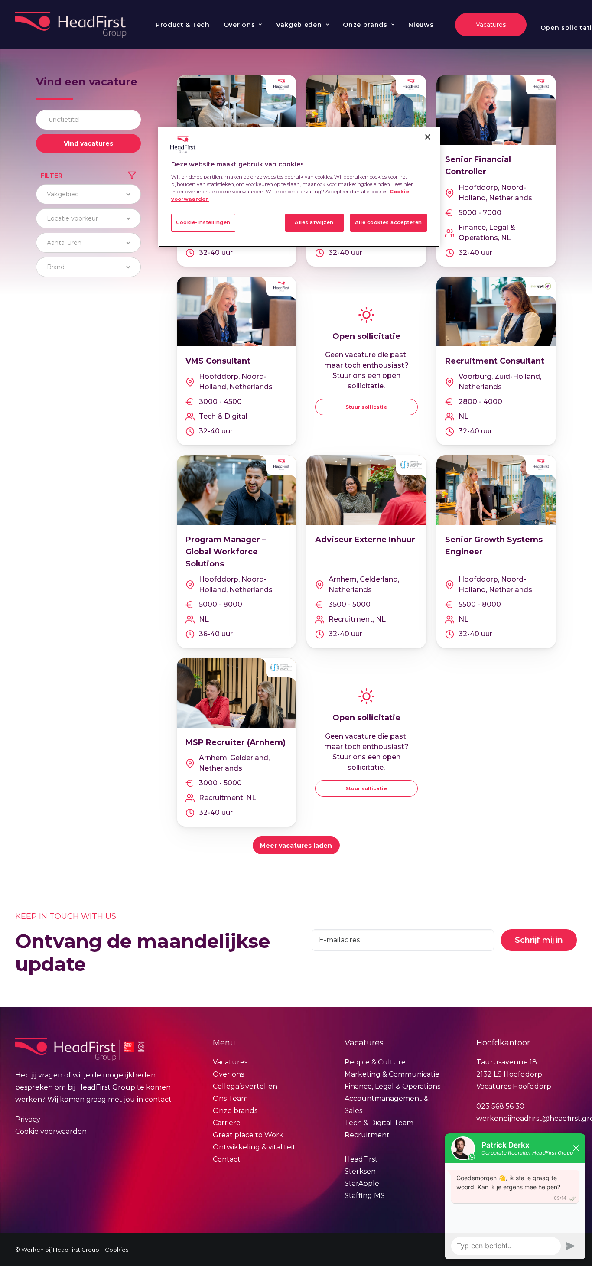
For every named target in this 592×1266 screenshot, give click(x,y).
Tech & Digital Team (379, 1123)
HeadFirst (361, 1159)
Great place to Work (248, 1135)
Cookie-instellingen (203, 222)
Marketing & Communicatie (392, 1074)
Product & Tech (183, 25)
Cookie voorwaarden (51, 1131)
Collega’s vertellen (245, 1086)
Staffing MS (365, 1195)
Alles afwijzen (314, 222)
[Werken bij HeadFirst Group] (71, 25)
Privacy (27, 1119)
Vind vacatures (88, 143)
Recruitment (367, 1135)
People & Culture (375, 1062)
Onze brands (365, 25)
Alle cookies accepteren (388, 222)
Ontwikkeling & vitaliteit (254, 1147)
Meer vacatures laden (296, 845)
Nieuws (420, 25)
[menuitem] (183, 24)
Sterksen (360, 1171)
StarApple (362, 1183)
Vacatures (230, 1062)
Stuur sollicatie (366, 407)
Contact (227, 1159)
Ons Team (230, 1098)
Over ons (239, 25)
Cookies (116, 1249)
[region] (299, 187)
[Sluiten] (427, 136)
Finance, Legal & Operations (392, 1086)
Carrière (227, 1123)
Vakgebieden (299, 25)
